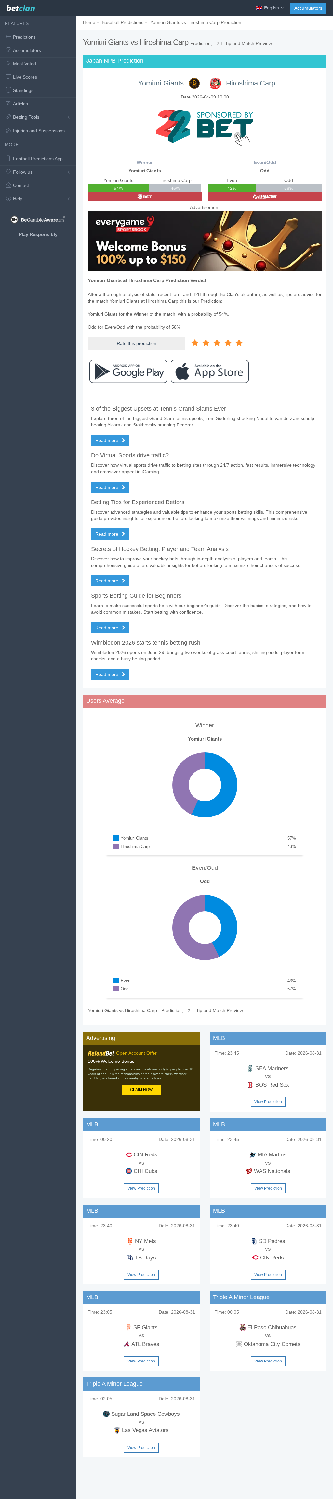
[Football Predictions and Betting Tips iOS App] (209, 371)
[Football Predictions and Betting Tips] (21, 6)
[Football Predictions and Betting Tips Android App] (128, 371)
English (271, 7)
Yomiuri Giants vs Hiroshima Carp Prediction (195, 22)
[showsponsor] (205, 126)
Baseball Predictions (122, 22)
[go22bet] (145, 196)
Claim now (141, 1090)
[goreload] (265, 196)
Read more (107, 440)
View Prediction (268, 1102)
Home (89, 22)
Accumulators (308, 8)
